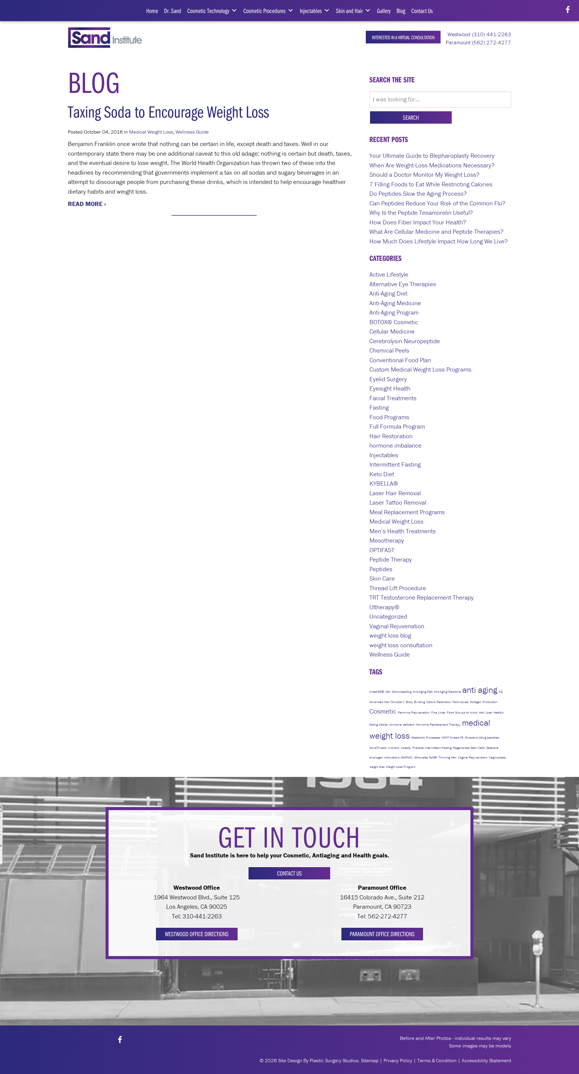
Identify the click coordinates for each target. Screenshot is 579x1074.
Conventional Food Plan (400, 360)
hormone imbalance (395, 445)
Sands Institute (109, 37)
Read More (85, 204)
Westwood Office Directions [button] (197, 934)
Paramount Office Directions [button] (382, 934)
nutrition (394, 748)
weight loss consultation (400, 645)
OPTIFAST (381, 550)
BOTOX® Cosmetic (393, 322)
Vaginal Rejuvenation (396, 626)
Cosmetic (382, 711)
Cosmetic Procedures (264, 10)
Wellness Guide (192, 131)
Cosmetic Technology (208, 10)
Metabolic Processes (425, 737)
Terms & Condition (437, 1060)
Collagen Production (484, 702)
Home (152, 10)
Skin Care (382, 578)
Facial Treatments (392, 398)
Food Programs (389, 417)
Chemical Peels (389, 350)
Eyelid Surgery (388, 379)
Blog (401, 10)
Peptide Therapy (390, 559)
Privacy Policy (398, 1060)
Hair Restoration (391, 436)
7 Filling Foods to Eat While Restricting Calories (430, 184)
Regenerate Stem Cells (469, 748)
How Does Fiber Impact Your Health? (417, 222)
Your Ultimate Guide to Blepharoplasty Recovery (432, 156)
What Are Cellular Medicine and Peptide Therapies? (436, 232)
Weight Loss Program (400, 767)
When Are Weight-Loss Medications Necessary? (432, 165)
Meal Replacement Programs (407, 512)
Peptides (380, 569)
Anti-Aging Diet (388, 293)
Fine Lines (438, 712)
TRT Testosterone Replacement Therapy (421, 597)
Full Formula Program (397, 426)
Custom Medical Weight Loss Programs (420, 369)
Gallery (384, 10)
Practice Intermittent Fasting (432, 748)
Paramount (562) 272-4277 (477, 42)
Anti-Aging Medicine (395, 303)
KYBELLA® (383, 483)
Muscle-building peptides (482, 737)
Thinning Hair (447, 757)
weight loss (376, 767)
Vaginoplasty (497, 757)
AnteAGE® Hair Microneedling (390, 691)
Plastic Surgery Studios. (335, 1060)
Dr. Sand (172, 10)
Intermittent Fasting (395, 464)
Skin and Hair (349, 10)
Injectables (311, 10)
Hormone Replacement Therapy (438, 724)
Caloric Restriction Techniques (447, 702)
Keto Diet (381, 474)
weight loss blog (390, 635)
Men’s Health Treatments (402, 531)
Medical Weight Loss (151, 131)
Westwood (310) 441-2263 (478, 34)
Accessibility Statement (486, 1060)
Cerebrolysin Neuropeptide (404, 341)
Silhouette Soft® (425, 757)
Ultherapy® (384, 607)
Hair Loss (485, 712)
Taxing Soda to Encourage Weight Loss (168, 111)
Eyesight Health (389, 388)
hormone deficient (401, 724)
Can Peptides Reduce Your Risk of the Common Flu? (437, 203)
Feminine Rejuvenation (414, 712)
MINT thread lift (452, 737)
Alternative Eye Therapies (402, 284)
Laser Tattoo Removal (397, 502)
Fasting (379, 407)
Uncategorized (388, 616)
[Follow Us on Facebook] (567, 10)
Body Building (415, 702)
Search (411, 117)
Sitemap (369, 1060)
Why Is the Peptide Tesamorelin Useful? (421, 213)
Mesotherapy (386, 540)
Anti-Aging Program (394, 312)
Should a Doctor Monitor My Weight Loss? (424, 175)
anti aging (479, 689)
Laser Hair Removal (395, 493)
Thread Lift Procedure (397, 588)
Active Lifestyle (388, 274)
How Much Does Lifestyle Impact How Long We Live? (438, 241)
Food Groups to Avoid (462, 712)
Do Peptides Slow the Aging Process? (418, 194)
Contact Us (422, 10)
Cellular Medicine (392, 331)
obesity (406, 748)
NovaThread (378, 748)
